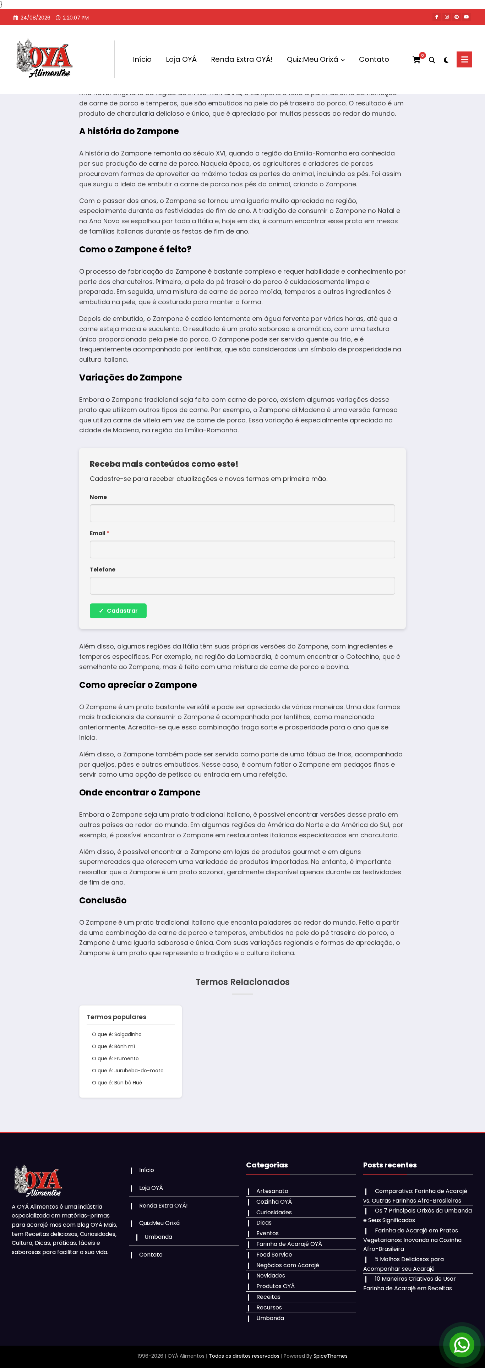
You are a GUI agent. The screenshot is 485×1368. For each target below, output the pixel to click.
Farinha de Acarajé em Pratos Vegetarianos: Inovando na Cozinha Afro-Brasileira (412, 1239)
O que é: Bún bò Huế (117, 1082)
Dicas (264, 1223)
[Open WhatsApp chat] (461, 1345)
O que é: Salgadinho (117, 1034)
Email (99, 533)
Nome (98, 497)
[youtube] (466, 17)
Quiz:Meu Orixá (312, 59)
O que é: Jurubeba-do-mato (128, 1070)
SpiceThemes (331, 1355)
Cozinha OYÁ (274, 1202)
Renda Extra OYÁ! (242, 59)
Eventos (267, 1233)
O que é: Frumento (115, 1058)
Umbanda (158, 1237)
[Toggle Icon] (464, 59)
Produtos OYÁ (275, 1286)
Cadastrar (118, 610)
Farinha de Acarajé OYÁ (289, 1244)
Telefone (102, 569)
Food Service (274, 1255)
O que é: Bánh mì (113, 1046)
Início (142, 59)
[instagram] (446, 17)
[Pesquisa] (432, 59)
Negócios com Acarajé (287, 1265)
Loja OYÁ (181, 59)
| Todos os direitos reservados (243, 1355)
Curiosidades (274, 1212)
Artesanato (272, 1191)
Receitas (268, 1297)
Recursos (269, 1307)
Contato (374, 59)
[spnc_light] (445, 59)
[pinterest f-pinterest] (456, 17)
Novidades (270, 1275)
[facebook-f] (436, 17)
